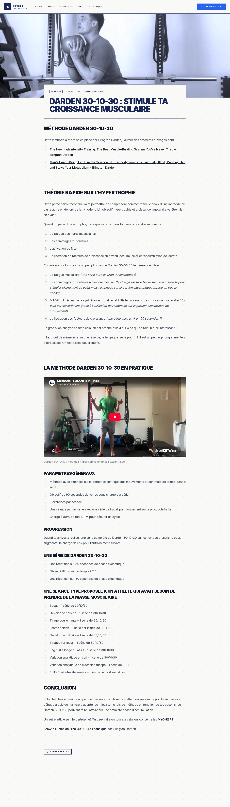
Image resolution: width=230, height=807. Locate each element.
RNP (81, 7)
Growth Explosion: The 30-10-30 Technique (75, 729)
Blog (38, 7)
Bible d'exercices (60, 7)
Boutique (96, 7)
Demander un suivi (211, 7)
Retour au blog (59, 752)
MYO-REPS (165, 719)
